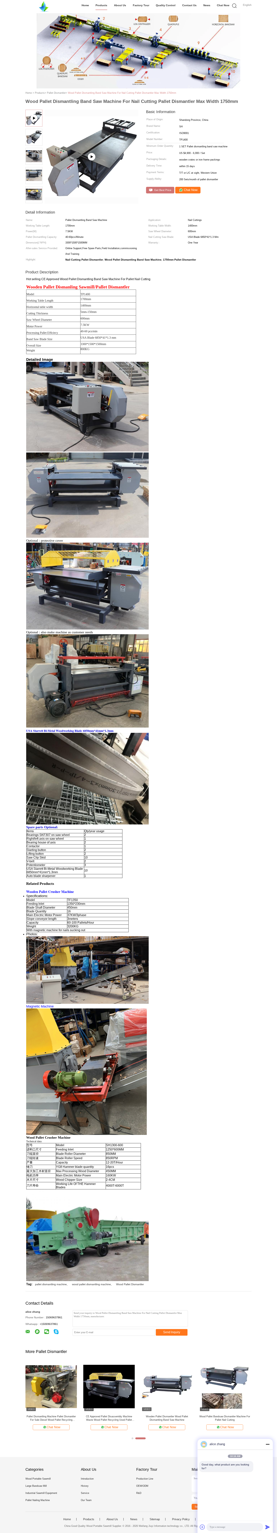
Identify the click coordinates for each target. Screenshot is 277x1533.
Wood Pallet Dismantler (130, 1284)
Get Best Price (162, 190)
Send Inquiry (171, 1332)
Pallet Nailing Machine (37, 1500)
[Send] (268, 1527)
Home (85, 5)
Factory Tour (141, 5)
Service (85, 1493)
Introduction (87, 1478)
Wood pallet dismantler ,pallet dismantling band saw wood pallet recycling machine (51, 1418)
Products (101, 5)
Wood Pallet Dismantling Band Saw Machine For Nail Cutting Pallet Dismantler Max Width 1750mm (122, 92)
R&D (138, 1493)
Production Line (144, 1478)
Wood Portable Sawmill (38, 1478)
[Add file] (202, 1527)
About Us (120, 5)
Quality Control (165, 5)
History (85, 1485)
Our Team (86, 1500)
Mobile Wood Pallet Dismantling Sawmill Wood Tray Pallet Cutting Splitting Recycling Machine (224, 1418)
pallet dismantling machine (51, 1284)
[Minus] (267, 1444)
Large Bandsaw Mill (36, 1485)
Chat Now (223, 5)
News (206, 5)
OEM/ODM (142, 1485)
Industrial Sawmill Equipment (41, 1493)
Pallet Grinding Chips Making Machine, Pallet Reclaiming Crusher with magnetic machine (167, 1418)
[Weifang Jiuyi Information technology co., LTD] (43, 7)
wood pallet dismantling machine (91, 1284)
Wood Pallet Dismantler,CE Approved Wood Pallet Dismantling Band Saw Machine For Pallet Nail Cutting (109, 1418)
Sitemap (155, 1519)
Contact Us (189, 5)
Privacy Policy (181, 1519)
